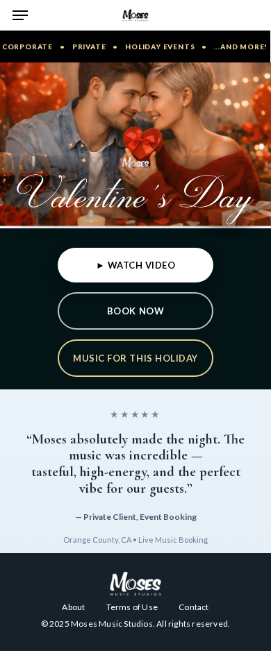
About (73, 607)
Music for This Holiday (135, 358)
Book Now (135, 310)
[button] (20, 15)
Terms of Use (132, 607)
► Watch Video (136, 265)
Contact (193, 607)
